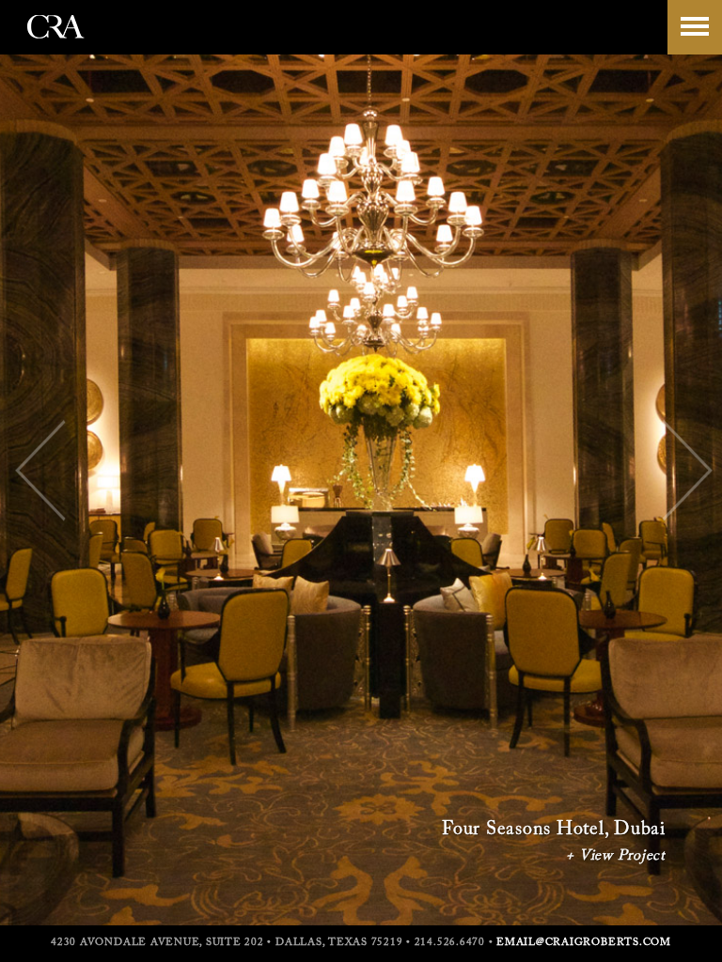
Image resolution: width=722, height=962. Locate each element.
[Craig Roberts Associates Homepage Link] (56, 46)
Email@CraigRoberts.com (583, 943)
